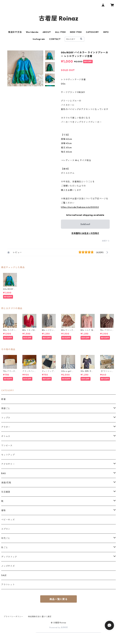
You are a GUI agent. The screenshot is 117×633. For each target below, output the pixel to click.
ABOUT (47, 32)
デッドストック (9, 556)
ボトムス (5, 436)
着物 (3, 510)
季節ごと (5, 408)
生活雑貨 (5, 491)
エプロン (5, 529)
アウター (5, 427)
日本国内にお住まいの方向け (85, 233)
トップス (5, 417)
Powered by (55, 627)
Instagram (39, 39)
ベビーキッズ (8, 519)
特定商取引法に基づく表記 (39, 616)
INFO (106, 32)
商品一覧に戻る (58, 599)
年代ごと (5, 538)
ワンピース (6, 445)
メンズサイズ (8, 566)
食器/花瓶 (6, 482)
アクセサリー (8, 464)
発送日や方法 (15, 32)
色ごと (4, 547)
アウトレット (8, 584)
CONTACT (55, 39)
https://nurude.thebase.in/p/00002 (80, 207)
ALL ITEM (60, 32)
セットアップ (8, 454)
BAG (3, 473)
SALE (4, 575)
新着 (3, 399)
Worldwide (32, 32)
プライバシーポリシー (13, 616)
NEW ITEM (76, 32)
